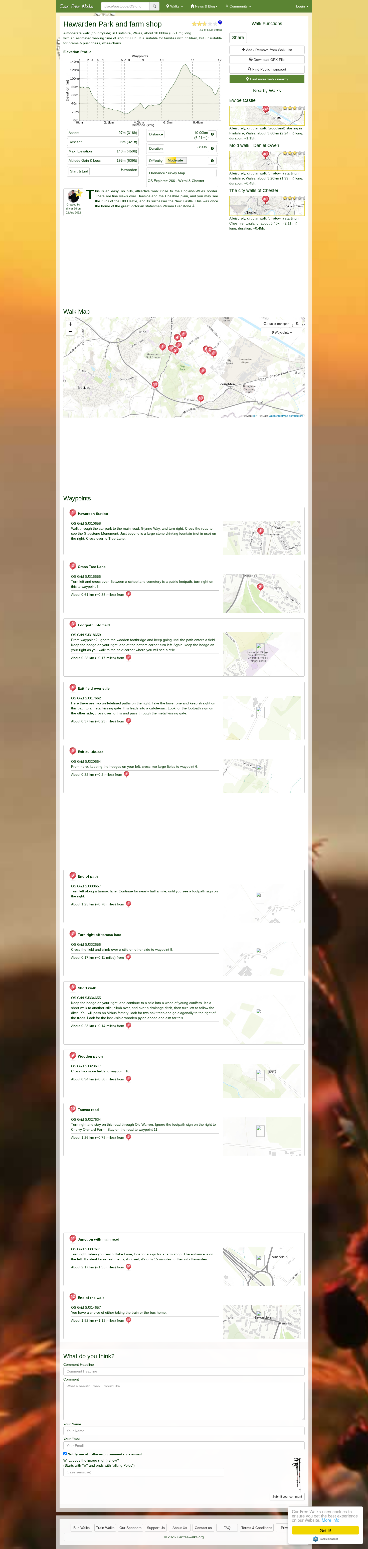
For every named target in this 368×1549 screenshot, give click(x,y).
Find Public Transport (268, 69)
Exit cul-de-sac (90, 752)
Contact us (203, 1528)
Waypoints (282, 332)
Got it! (325, 1530)
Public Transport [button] (278, 323)
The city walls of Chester (253, 190)
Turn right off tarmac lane (99, 935)
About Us (179, 1528)
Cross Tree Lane (91, 567)
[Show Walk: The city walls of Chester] (267, 206)
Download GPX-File (269, 60)
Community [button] (239, 6)
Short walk (86, 988)
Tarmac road (88, 1110)
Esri (254, 416)
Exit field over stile (93, 688)
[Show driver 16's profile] (73, 196)
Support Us (156, 1528)
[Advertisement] (184, 268)
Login (301, 6)
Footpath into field (93, 625)
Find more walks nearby (268, 79)
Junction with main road (98, 1239)
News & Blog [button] (204, 6)
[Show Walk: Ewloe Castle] (267, 116)
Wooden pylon (90, 1056)
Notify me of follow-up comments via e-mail (105, 1454)
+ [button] (70, 324)
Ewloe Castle (242, 100)
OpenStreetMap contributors (286, 416)
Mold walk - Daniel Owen (254, 145)
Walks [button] (174, 6)
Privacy (286, 1528)
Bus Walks (81, 1528)
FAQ (227, 1528)
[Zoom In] (297, 323)
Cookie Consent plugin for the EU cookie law (325, 1539)
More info (330, 1520)
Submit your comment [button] (287, 1496)
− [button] (70, 331)
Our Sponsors (130, 1528)
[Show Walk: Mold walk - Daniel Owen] (267, 161)
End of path (87, 876)
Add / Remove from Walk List (268, 50)
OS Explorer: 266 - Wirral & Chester (176, 181)
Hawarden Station (92, 514)
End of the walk (90, 1298)
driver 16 (71, 208)
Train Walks (105, 1528)
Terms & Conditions (256, 1528)
